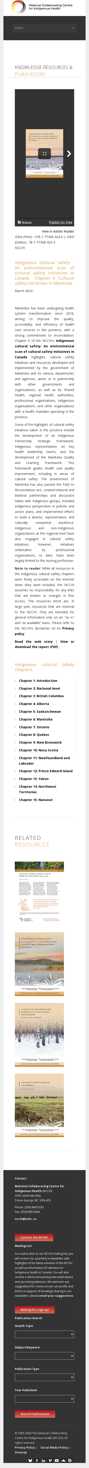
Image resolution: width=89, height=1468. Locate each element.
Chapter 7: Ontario (34, 727)
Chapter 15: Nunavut (36, 800)
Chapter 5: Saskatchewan (40, 711)
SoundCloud (63, 1460)
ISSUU (70, 1460)
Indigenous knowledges (34, 1121)
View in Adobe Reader (58, 231)
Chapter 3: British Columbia (41, 696)
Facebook (36, 1460)
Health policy (26, 1045)
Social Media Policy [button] (54, 1447)
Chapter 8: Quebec (34, 734)
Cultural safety (27, 904)
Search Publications (35, 1414)
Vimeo (50, 1460)
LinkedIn (43, 1460)
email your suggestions (56, 1296)
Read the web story (34, 641)
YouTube (56, 1460)
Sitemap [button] (21, 1452)
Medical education (30, 909)
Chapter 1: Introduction (38, 680)
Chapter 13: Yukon (34, 779)
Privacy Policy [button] (25, 1447)
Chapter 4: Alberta (34, 704)
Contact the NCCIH (34, 1237)
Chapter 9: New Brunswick (40, 742)
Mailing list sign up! (35, 1310)
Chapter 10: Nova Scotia (38, 750)
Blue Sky (30, 1460)
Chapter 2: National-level (39, 688)
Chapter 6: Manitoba (35, 719)
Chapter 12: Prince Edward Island (46, 771)
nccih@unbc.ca (26, 1219)
